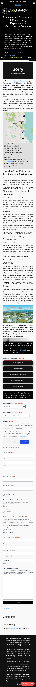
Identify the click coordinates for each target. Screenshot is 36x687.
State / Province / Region (9, 550)
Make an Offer (18, 368)
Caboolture (7, 608)
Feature (6, 55)
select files (24, 442)
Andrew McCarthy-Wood (20, 53)
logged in (14, 628)
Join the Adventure (21, 662)
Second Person (10, 494)
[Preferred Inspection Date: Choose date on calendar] (24, 407)
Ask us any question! (27, 683)
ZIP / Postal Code (7, 556)
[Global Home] (2, 3)
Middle (4, 465)
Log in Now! (18, 4)
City (4, 543)
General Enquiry (18, 386)
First (4, 458)
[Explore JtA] (33, 3)
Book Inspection (18, 363)
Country (5, 563)
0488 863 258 (21, 352)
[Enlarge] (31, 114)
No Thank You (9, 532)
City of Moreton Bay (21, 81)
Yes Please (8, 529)
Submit (18, 602)
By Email (8, 509)
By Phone (8, 511)
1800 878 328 (21, 350)
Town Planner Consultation (18, 374)
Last (4, 471)
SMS (7, 506)
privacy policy (23, 436)
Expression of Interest (18, 380)
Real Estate (12, 55)
